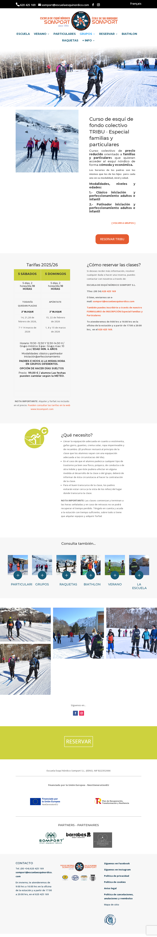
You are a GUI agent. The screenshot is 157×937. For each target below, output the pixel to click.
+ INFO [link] (87, 40)
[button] (93, 4)
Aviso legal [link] (110, 888)
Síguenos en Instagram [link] (117, 869)
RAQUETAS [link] (70, 40)
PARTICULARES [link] (65, 34)
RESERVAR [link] (107, 34)
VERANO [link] (40, 34)
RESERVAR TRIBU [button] (112, 239)
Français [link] (135, 3)
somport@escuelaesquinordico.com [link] (113, 301)
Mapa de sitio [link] (111, 904)
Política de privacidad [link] (116, 875)
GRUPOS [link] (86, 34)
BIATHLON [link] (129, 34)
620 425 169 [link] (28, 5)
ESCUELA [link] (23, 34)
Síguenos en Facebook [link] (117, 863)
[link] (79, 20)
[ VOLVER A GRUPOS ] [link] (123, 222)
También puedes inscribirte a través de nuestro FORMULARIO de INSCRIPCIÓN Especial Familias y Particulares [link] (115, 311)
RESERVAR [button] (78, 741)
